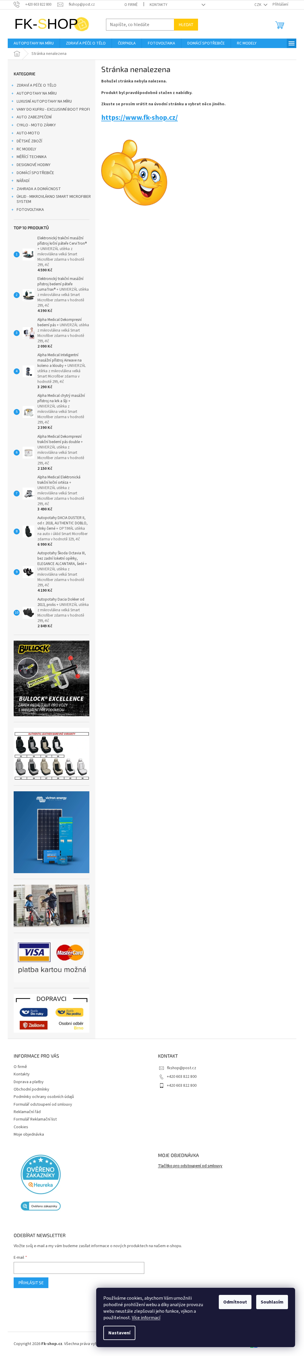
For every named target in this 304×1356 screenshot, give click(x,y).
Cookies (21, 1127)
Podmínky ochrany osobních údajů (44, 1097)
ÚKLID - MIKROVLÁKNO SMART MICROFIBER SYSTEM (54, 199)
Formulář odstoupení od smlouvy (43, 1104)
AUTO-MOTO (28, 133)
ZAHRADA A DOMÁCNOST (39, 189)
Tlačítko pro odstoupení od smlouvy (190, 1166)
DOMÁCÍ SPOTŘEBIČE (35, 173)
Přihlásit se (31, 1282)
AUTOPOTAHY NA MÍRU (37, 93)
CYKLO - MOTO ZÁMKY (36, 125)
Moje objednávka (29, 1134)
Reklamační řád (27, 1112)
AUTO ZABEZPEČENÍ (34, 117)
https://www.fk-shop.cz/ (139, 117)
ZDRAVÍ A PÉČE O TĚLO (36, 85)
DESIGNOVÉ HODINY (33, 165)
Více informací (146, 1317)
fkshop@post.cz (181, 1068)
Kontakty (158, 4)
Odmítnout (235, 1302)
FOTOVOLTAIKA (30, 210)
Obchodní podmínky (31, 1089)
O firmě (131, 4)
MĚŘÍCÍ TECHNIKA (32, 157)
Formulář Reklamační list (35, 1119)
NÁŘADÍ (23, 181)
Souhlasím (272, 1302)
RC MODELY (26, 149)
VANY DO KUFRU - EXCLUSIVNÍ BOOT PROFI (53, 109)
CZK (258, 4)
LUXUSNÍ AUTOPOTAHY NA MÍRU (44, 101)
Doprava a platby (29, 1082)
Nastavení (119, 1333)
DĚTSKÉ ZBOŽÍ (29, 141)
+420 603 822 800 (182, 1077)
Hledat (186, 24)
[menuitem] (34, 43)
